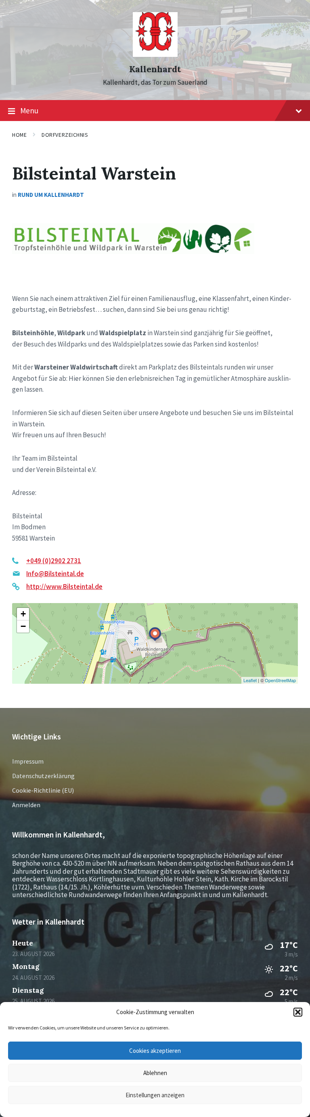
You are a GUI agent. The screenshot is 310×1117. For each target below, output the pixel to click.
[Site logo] (155, 54)
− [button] (23, 626)
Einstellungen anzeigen (155, 1095)
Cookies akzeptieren (155, 1050)
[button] (298, 1012)
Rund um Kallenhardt (51, 194)
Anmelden (26, 805)
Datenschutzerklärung (43, 776)
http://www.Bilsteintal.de (64, 586)
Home (19, 134)
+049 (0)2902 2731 (53, 560)
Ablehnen (155, 1073)
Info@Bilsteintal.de (55, 573)
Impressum (28, 761)
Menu (29, 110)
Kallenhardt (155, 69)
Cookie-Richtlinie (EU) (43, 790)
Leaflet (250, 680)
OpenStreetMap (280, 680)
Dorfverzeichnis (65, 134)
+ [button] (23, 614)
